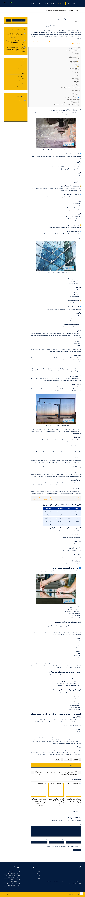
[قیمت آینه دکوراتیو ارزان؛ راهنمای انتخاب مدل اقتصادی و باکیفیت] (23, 42)
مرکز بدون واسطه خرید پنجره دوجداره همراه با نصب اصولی (13, 35)
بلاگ (39, 875)
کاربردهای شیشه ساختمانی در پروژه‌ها (71, 102)
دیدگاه (79, 824)
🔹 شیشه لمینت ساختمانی (73, 62)
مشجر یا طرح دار (75, 73)
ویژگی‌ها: (76, 53)
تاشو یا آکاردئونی (75, 84)
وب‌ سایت (45, 839)
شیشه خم (76, 82)
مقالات (22, 73)
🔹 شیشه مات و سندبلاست (73, 70)
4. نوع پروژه (76, 94)
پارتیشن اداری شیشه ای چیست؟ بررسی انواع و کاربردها (13, 49)
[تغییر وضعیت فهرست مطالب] (78, 48)
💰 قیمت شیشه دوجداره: (74, 61)
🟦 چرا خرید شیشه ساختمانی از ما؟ (72, 97)
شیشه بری (58, 759)
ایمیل (63, 839)
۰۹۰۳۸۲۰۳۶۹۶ (78, 43)
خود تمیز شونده (75, 85)
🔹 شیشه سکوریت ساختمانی (73, 52)
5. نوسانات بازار (75, 96)
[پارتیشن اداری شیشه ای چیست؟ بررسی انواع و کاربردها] (23, 49)
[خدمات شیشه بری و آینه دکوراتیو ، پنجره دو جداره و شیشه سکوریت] (8, 4)
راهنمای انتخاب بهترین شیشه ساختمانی (71, 100)
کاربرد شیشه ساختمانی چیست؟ (73, 99)
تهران (21, 78)
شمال (20, 81)
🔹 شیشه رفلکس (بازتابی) (73, 68)
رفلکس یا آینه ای (75, 78)
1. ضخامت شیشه (75, 90)
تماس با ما (38, 873)
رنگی (77, 75)
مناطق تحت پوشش (20, 75)
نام (80, 839)
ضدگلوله (76, 72)
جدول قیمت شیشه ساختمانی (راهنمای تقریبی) (70, 87)
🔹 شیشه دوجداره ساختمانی (73, 57)
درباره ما (38, 877)
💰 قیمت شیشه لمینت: (74, 66)
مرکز (20, 83)
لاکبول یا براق (75, 79)
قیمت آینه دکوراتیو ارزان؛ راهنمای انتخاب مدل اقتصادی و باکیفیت (12, 42)
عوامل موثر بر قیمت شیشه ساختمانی (71, 88)
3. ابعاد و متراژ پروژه (74, 93)
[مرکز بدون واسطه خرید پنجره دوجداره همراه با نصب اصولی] (23, 36)
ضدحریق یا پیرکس (75, 76)
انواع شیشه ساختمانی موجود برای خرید (71, 50)
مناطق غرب (19, 86)
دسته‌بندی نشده (20, 70)
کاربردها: (76, 54)
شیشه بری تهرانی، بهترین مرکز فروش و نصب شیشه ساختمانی (66, 104)
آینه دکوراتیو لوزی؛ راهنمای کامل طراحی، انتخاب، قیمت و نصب (12, 884)
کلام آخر (77, 105)
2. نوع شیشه (76, 91)
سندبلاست (76, 81)
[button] (67, 765)
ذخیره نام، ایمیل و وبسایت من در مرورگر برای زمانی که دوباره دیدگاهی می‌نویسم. (63, 846)
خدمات (44, 805)
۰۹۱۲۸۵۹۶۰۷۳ (35, 41)
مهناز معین (76, 759)
